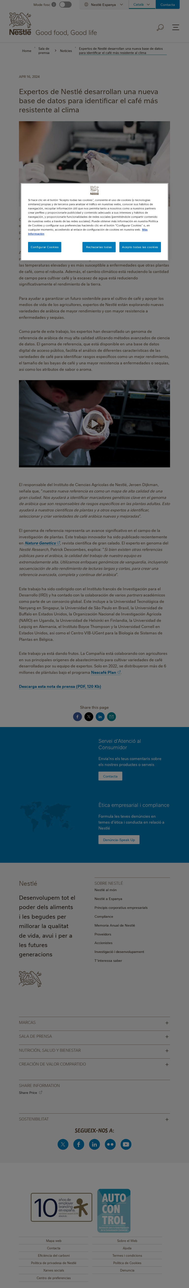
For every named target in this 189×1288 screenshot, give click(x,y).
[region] (94, 221)
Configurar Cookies (45, 247)
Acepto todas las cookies (140, 247)
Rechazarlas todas (99, 247)
